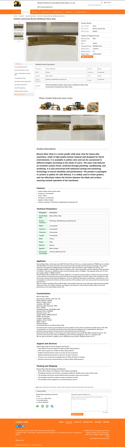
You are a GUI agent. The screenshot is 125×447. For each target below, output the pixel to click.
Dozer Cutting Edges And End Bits (23, 74)
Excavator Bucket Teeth (21, 67)
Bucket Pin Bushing (20, 88)
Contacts (98, 422)
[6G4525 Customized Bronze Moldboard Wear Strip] (19, 27)
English (108, 2)
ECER (17, 434)
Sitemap (106, 422)
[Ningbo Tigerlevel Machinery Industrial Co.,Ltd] (24, 4)
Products (25, 12)
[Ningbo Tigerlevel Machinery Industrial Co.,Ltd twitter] (22, 426)
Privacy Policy (20, 430)
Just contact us (37, 445)
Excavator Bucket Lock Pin (22, 70)
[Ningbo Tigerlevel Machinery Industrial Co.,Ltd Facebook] (20, 426)
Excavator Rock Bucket (21, 84)
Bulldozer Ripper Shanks (21, 91)
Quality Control (57, 12)
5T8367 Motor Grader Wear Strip (66, 387)
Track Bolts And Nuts (20, 78)
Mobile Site (20, 440)
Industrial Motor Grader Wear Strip (84, 387)
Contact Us (68, 12)
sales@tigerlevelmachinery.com (99, 438)
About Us (35, 12)
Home (17, 12)
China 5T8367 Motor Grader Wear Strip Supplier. (40, 430)
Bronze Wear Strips (31, 16)
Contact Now (88, 56)
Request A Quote (81, 12)
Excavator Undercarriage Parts (23, 81)
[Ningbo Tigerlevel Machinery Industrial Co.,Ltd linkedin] (17, 426)
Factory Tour (45, 12)
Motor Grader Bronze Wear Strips (47, 387)
